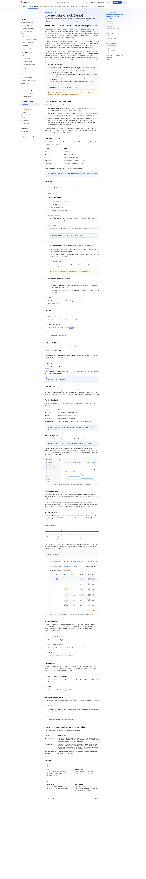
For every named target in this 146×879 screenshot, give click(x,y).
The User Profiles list (113, 36)
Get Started (23, 6)
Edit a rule (110, 26)
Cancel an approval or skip (114, 53)
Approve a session (112, 48)
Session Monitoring (33, 6)
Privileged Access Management (48, 6)
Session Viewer (81, 747)
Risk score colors (112, 45)
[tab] (47, 350)
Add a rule (110, 23)
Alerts (55, 86)
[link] (58, 771)
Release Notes (93, 6)
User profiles (109, 33)
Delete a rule (111, 31)
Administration (73, 6)
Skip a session (111, 50)
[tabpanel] (72, 356)
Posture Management (62, 6)
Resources (101, 6)
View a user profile (112, 38)
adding (71, 327)
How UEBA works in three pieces (114, 18)
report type (68, 751)
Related (108, 59)
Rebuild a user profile (113, 40)
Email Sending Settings (70, 271)
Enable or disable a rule (114, 28)
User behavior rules (111, 21)
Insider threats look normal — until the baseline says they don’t (115, 15)
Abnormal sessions (111, 43)
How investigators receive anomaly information (115, 56)
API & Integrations (83, 6)
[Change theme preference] (124, 2)
